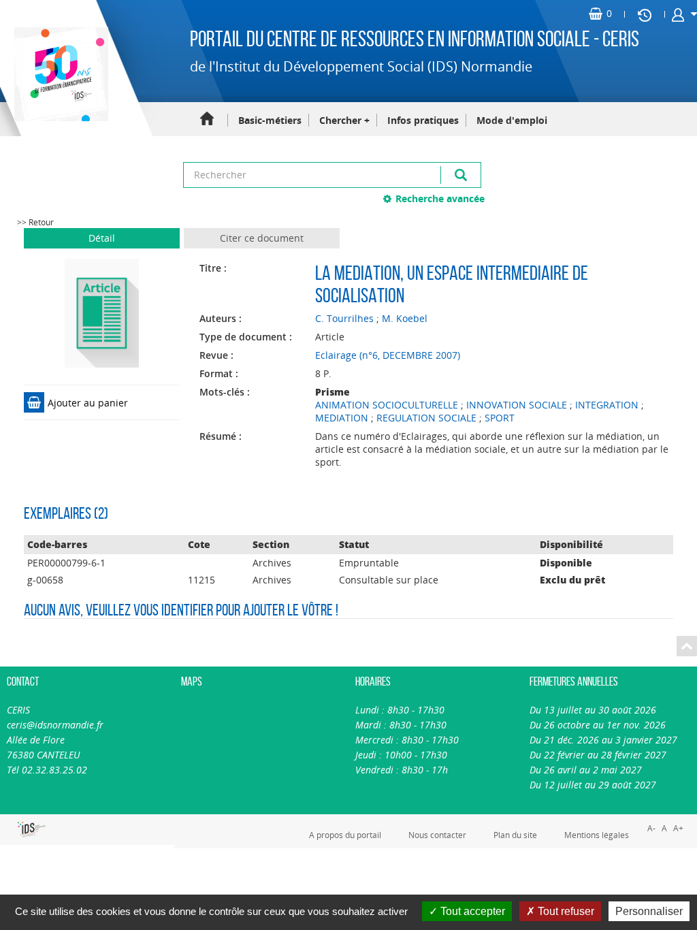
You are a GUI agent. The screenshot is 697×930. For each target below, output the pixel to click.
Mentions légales (596, 834)
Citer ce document (262, 237)
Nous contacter (437, 834)
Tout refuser (564, 911)
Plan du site (515, 834)
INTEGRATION (606, 404)
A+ (678, 828)
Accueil (207, 119)
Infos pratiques (423, 120)
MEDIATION (341, 417)
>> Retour (35, 222)
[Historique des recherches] (644, 14)
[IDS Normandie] (14, 829)
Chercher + (344, 120)
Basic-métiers (270, 120)
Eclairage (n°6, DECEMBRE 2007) (387, 355)
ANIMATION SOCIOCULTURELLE (386, 404)
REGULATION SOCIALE (426, 417)
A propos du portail (345, 834)
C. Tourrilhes (344, 318)
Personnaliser (649, 911)
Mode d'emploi (511, 120)
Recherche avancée (440, 198)
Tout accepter (471, 911)
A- (651, 828)
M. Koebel (404, 318)
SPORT (500, 417)
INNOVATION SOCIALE (516, 404)
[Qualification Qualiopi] (57, 821)
